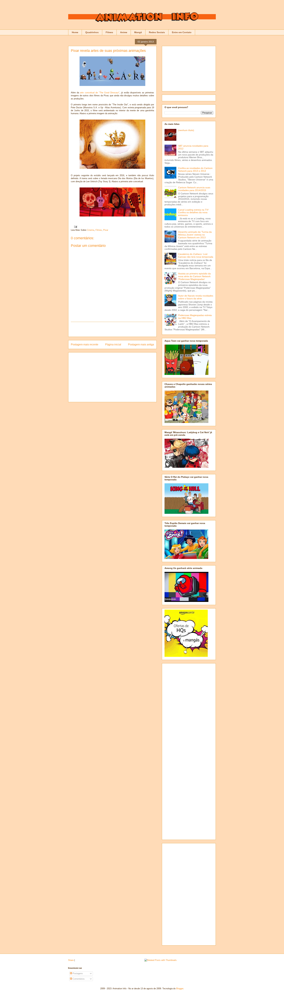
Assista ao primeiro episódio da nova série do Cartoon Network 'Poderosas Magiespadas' (194, 276)
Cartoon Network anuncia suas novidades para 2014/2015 (194, 189)
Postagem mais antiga (141, 344)
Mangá (138, 32)
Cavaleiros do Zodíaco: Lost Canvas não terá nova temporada (195, 255)
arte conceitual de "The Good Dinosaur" (99, 92)
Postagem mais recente (84, 344)
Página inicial (113, 344)
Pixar (105, 230)
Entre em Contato (181, 32)
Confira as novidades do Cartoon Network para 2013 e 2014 (195, 169)
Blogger (179, 988)
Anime (123, 32)
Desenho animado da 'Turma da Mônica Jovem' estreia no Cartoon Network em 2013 (195, 235)
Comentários (78, 979)
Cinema (90, 230)
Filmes (109, 32)
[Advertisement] (112, 329)
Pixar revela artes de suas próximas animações (108, 51)
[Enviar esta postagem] (75, 226)
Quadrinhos (92, 32)
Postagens (77, 973)
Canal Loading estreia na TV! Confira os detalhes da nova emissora (193, 212)
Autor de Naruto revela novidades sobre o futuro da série (195, 297)
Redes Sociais (157, 32)
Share (71, 960)
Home (75, 32)
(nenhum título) (186, 130)
